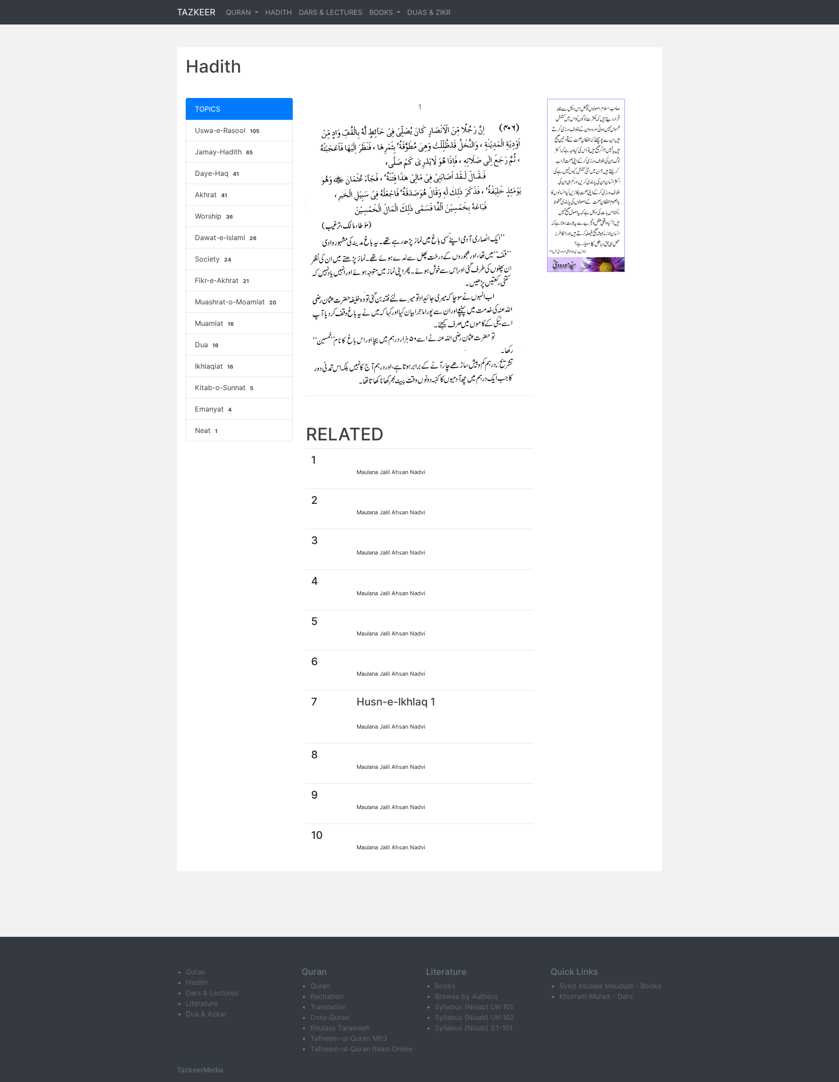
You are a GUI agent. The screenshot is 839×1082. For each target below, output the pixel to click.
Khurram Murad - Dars (596, 996)
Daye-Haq (217, 173)
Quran (195, 971)
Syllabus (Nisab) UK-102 (474, 1017)
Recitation (326, 996)
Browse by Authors (466, 996)
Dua (206, 344)
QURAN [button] (239, 12)
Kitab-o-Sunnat (224, 387)
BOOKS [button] (382, 12)
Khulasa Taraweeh (340, 1027)
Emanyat (213, 409)
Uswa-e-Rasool (227, 130)
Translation (328, 1006)
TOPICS (207, 109)
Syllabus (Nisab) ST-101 (474, 1027)
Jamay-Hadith (224, 151)
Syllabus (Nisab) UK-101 (474, 1006)
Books (445, 985)
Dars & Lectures (212, 992)
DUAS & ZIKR (429, 12)
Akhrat (211, 194)
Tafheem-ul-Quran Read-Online (361, 1048)
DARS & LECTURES (330, 12)
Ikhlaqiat (214, 366)
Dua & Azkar (206, 1013)
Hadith (197, 982)
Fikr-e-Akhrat (222, 280)
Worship (214, 216)
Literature (202, 1003)
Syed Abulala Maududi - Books (610, 985)
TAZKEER (196, 12)
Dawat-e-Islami (226, 237)
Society (213, 259)
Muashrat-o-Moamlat (235, 301)
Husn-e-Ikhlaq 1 (396, 701)
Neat (206, 430)
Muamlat (214, 323)
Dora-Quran (329, 1017)
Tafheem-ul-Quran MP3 (348, 1038)
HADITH (278, 12)
